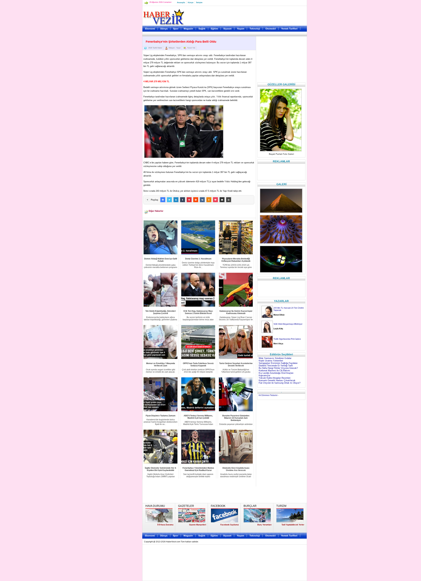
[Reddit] (195, 199)
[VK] (202, 199)
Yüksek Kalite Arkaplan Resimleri (274, 378)
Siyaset (227, 28)
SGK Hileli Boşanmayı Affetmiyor (287, 324)
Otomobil (270, 28)
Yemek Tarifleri (289, 28)
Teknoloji (255, 28)
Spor (175, 28)
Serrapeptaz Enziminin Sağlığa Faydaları (278, 363)
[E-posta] (222, 199)
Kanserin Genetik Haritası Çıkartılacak (277, 380)
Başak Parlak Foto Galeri (281, 154)
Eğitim (214, 28)
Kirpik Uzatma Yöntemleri (271, 360)
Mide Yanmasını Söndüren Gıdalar (275, 358)
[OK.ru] (208, 199)
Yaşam (240, 28)
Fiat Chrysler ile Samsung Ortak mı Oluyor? (279, 383)
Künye (190, 2)
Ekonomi (150, 28)
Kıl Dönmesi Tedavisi (268, 395)
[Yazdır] (228, 199)
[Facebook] (162, 199)
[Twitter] (169, 199)
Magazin (188, 28)
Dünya (164, 28)
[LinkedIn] (176, 199)
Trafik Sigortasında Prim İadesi (287, 339)
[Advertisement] (126, 82)
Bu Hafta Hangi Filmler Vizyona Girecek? (278, 368)
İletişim (199, 2)
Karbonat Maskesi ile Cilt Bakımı (274, 370)
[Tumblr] (182, 199)
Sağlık (201, 28)
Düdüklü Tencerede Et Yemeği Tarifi (276, 365)
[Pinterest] (189, 199)
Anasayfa (181, 2)
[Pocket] (215, 199)
